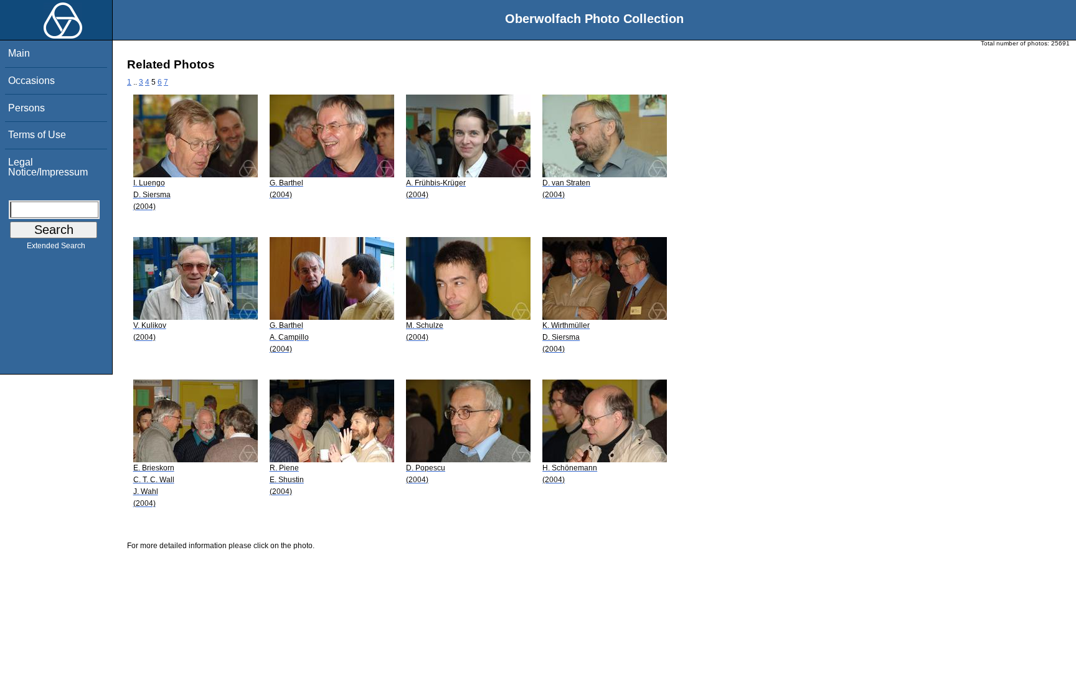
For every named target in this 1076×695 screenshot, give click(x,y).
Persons (26, 108)
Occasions (31, 80)
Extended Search (56, 246)
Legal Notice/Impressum (48, 167)
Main (19, 53)
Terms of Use (37, 134)
